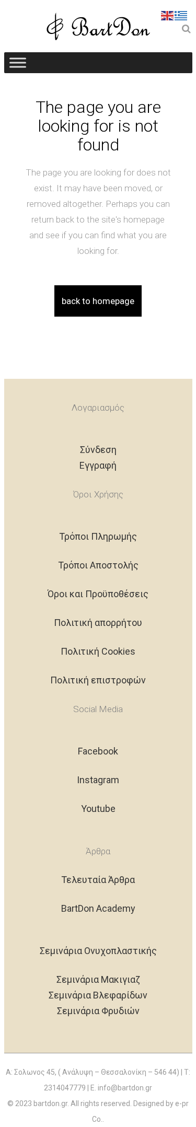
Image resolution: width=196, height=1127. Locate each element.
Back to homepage (98, 301)
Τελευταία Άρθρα (98, 879)
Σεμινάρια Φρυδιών (98, 1010)
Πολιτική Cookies (98, 651)
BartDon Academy (98, 908)
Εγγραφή (98, 465)
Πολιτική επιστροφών (98, 680)
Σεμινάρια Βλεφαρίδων (98, 995)
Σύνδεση (98, 449)
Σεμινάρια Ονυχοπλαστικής (98, 950)
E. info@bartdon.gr (121, 1088)
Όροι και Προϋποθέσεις (98, 593)
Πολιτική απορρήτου (98, 622)
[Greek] (181, 14)
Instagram (98, 779)
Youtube (98, 808)
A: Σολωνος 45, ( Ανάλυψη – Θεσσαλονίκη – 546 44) (92, 1072)
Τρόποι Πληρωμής (98, 536)
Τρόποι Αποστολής (98, 565)
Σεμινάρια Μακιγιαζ (98, 979)
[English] (168, 14)
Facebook (98, 751)
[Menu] (17, 62)
